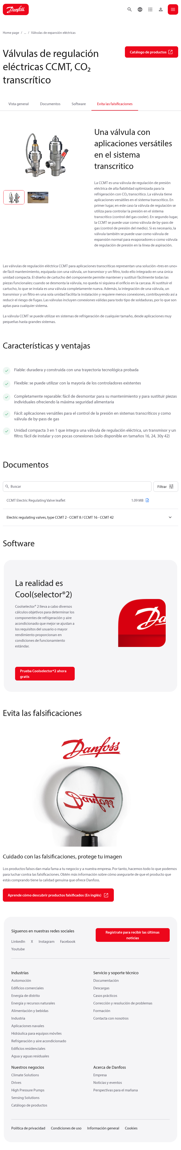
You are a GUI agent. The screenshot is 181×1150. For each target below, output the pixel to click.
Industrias (20, 972)
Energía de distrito (25, 995)
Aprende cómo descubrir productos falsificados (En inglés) (54, 895)
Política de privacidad (28, 1128)
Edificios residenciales (28, 1048)
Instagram (46, 941)
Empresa (100, 1074)
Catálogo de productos (29, 1105)
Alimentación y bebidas (29, 1010)
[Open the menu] (173, 9)
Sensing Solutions (25, 1097)
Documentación (106, 980)
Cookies (131, 1128)
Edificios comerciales (27, 988)
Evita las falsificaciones (114, 103)
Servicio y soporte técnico (116, 972)
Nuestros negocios (27, 1067)
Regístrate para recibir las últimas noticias (133, 935)
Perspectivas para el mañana (115, 1090)
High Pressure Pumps (27, 1090)
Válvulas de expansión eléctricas (53, 32)
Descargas (101, 988)
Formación (101, 1010)
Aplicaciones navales (27, 1025)
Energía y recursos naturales (33, 1003)
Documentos (50, 103)
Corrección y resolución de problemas (122, 1003)
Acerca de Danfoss (109, 1067)
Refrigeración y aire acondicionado (38, 1040)
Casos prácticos (105, 995)
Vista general (18, 103)
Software (79, 103)
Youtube (18, 949)
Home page (11, 32)
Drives (16, 1082)
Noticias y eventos (107, 1082)
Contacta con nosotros (110, 1018)
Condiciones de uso (66, 1128)
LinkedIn (18, 941)
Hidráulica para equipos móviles (36, 1033)
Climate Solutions (25, 1074)
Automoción (21, 980)
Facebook (67, 941)
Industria (18, 1018)
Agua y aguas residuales (30, 1056)
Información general (103, 1128)
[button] (150, 9)
